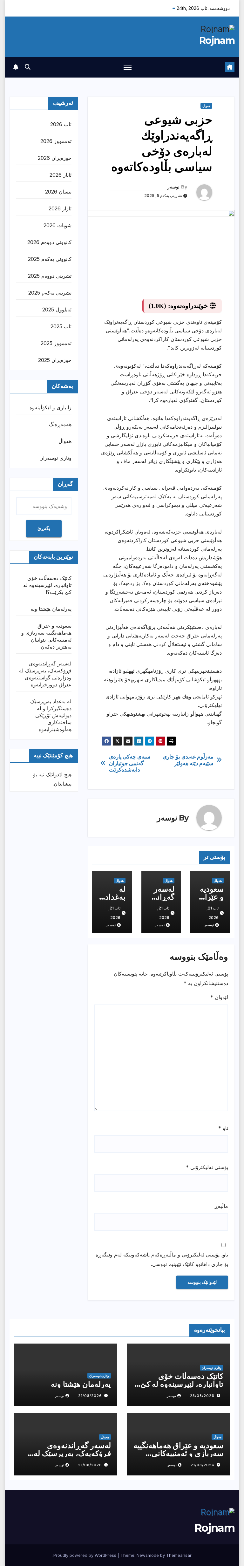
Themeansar (179, 1555)
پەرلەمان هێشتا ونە (50, 609)
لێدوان (219, 997)
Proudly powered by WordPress (85, 1555)
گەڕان (65, 483)
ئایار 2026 (60, 175)
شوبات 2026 (57, 225)
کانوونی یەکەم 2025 (49, 259)
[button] (27, 67)
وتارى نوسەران (55, 458)
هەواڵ (206, 106)
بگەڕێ (43, 528)
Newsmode (148, 1555)
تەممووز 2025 (56, 343)
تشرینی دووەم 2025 (49, 276)
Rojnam (216, 40)
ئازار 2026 (60, 208)
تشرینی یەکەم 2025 (49, 292)
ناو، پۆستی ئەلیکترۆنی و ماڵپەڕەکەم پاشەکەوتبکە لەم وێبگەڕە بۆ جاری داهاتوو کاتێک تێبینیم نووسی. (162, 1259)
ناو (223, 1128)
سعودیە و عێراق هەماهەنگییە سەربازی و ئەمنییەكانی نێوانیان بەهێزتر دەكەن (178, 1453)
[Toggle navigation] (127, 67)
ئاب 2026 (60, 124)
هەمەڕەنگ (60, 424)
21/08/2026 (90, 1395)
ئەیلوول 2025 (56, 309)
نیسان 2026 (58, 191)
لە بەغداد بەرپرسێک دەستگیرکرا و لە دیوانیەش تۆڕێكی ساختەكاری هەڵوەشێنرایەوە (50, 715)
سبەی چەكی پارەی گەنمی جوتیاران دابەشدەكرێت (129, 763)
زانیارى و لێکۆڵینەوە (50, 407)
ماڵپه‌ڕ (221, 1206)
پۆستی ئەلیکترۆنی (207, 1167)
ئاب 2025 (61, 326)
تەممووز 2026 (55, 141)
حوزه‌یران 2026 (54, 158)
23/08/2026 (202, 1395)
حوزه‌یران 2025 (54, 360)
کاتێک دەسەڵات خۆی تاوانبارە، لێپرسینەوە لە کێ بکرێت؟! (47, 585)
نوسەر (173, 187)
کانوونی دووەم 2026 (49, 242)
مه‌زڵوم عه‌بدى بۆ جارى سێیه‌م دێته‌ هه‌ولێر (188, 759)
